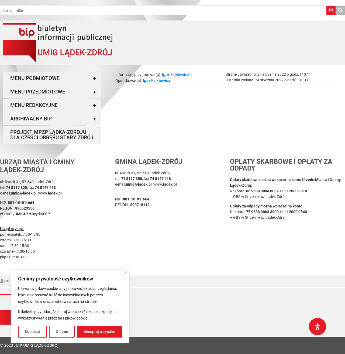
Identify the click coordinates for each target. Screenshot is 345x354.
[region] (70, 306)
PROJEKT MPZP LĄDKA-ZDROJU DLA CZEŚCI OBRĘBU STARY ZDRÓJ (52, 135)
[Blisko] (126, 272)
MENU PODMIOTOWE (53, 78)
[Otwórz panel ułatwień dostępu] (317, 326)
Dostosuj (32, 331)
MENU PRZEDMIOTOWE (53, 92)
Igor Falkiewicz (175, 74)
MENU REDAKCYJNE (53, 105)
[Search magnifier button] (340, 10)
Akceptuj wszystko (99, 331)
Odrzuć (62, 331)
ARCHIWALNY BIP (53, 119)
